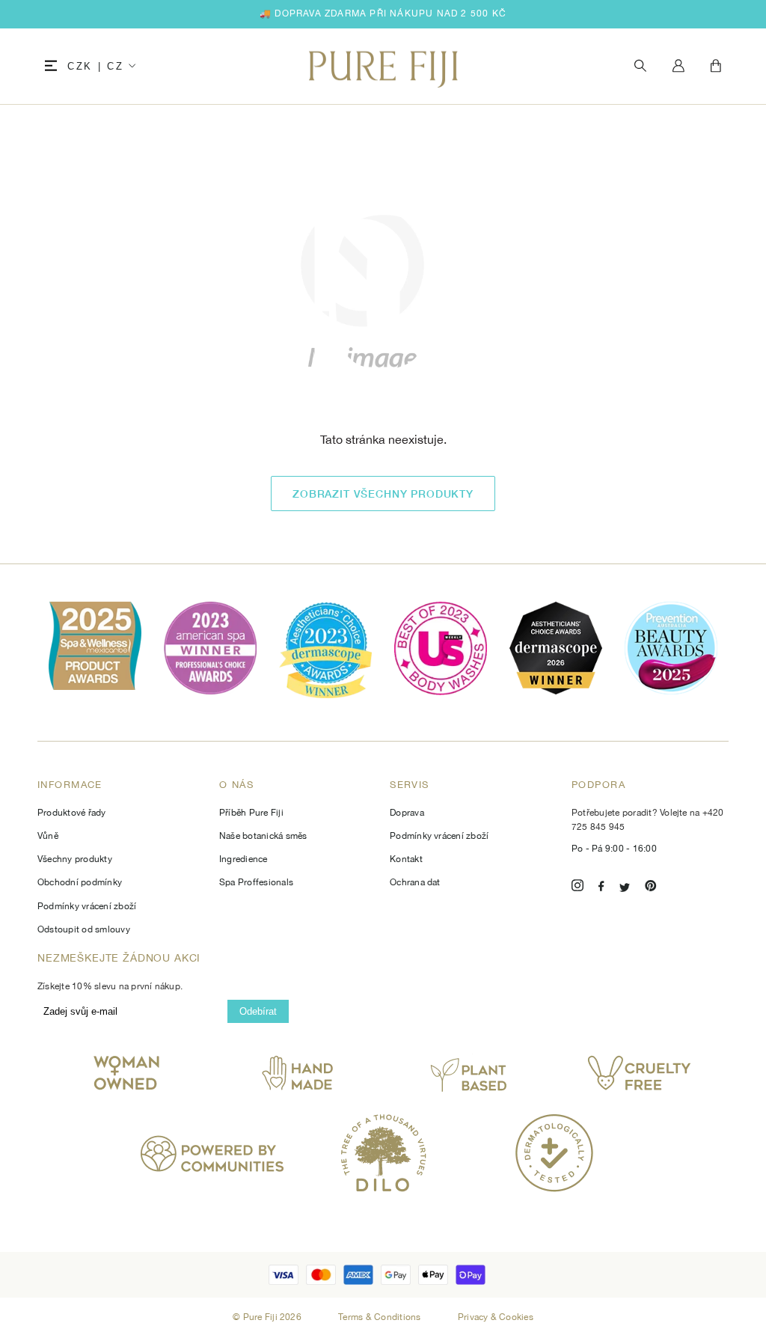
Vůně (47, 836)
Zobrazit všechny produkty (383, 493)
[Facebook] (601, 887)
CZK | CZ (95, 66)
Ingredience (243, 859)
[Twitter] (624, 887)
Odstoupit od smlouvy (83, 929)
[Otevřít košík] (716, 66)
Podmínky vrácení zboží (86, 906)
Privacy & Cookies (495, 1317)
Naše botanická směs (263, 836)
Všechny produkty (74, 859)
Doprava (407, 812)
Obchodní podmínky (79, 882)
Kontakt (406, 859)
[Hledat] (640, 66)
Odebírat (258, 1011)
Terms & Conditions (380, 1317)
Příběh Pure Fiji (251, 812)
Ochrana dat (415, 882)
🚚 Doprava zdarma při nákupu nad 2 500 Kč (383, 13)
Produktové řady (71, 812)
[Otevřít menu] (51, 66)
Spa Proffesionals (256, 882)
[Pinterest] (651, 887)
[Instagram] (577, 887)
